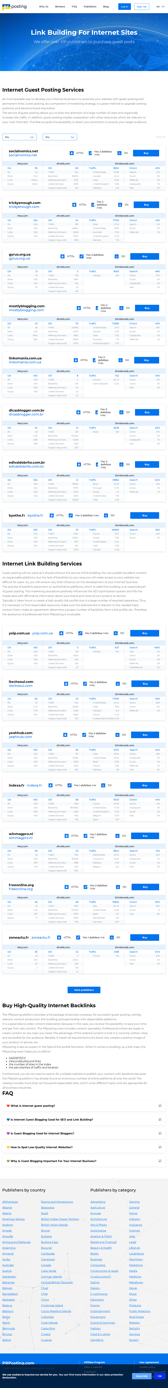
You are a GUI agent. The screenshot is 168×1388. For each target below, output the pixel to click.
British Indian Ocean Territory (60, 1219)
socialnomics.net (23, 155)
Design (95, 1288)
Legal (132, 1242)
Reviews (60, 6)
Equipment (98, 1317)
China (45, 1299)
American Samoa (13, 1219)
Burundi (46, 1248)
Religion (134, 1322)
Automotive (98, 1230)
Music (133, 1294)
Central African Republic (57, 1282)
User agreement (149, 1362)
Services (134, 1334)
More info (141, 1376)
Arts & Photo (98, 1224)
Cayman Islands (51, 1276)
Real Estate (136, 1317)
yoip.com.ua (42, 633)
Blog (106, 6)
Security (134, 1328)
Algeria (6, 1213)
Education (97, 1299)
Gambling (96, 1340)
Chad (44, 1288)
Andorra (7, 1224)
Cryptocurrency (100, 1276)
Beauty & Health (101, 1248)
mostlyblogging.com (26, 310)
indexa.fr (34, 785)
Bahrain (7, 1288)
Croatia (45, 1334)
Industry (134, 1219)
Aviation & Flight (101, 1236)
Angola (6, 1230)
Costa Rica (48, 1328)
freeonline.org (21, 889)
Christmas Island (52, 1305)
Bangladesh (10, 1294)
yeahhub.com (20, 737)
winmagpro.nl (21, 838)
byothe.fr (35, 515)
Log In (124, 6)
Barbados (8, 1299)
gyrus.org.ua (19, 258)
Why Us (43, 6)
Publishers (90, 6)
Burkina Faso (49, 1242)
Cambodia (48, 1253)
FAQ (74, 6)
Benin (6, 1322)
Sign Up (142, 6)
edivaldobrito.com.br (26, 466)
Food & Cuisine (100, 1334)
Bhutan (7, 1334)
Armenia (7, 1253)
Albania (7, 1207)
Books (94, 1253)
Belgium (8, 1311)
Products (135, 1305)
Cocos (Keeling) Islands (56, 1311)
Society (134, 1340)
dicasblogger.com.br (26, 414)
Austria (6, 1271)
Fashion (95, 1328)
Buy (146, 153)
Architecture (98, 1219)
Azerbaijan (9, 1276)
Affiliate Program (94, 1362)
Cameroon (48, 1259)
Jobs (132, 1236)
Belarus (7, 1305)
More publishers (84, 989)
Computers (97, 1265)
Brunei (45, 1230)
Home (133, 1213)
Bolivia (6, 1340)
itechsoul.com (20, 686)
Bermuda (8, 1328)
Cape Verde (48, 1271)
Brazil (44, 1213)
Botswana (47, 1207)
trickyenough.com (24, 207)
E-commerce (99, 1294)
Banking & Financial (103, 1242)
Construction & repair (104, 1271)
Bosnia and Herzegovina (57, 1201)
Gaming (134, 1201)
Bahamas (8, 1282)
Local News (136, 1253)
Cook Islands (49, 1322)
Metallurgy (136, 1282)
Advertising (97, 1201)
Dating (94, 1282)
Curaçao (46, 1340)
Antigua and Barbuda (16, 1242)
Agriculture (97, 1207)
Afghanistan (10, 1201)
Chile (44, 1294)
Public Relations (139, 1311)
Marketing (136, 1265)
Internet (134, 1230)
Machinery (136, 1259)
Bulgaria (46, 1236)
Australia (8, 1265)
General (134, 1207)
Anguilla (7, 1236)
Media (133, 1271)
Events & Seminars (102, 1322)
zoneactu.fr (41, 937)
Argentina (8, 1248)
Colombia (47, 1317)
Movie (133, 1288)
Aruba (6, 1259)
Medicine (135, 1276)
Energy (95, 1305)
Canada (46, 1265)
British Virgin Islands (54, 1224)
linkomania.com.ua (25, 362)
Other (133, 1299)
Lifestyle (134, 1248)
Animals (95, 1213)
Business (96, 1259)
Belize (6, 1317)
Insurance (135, 1224)
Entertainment (100, 1311)
